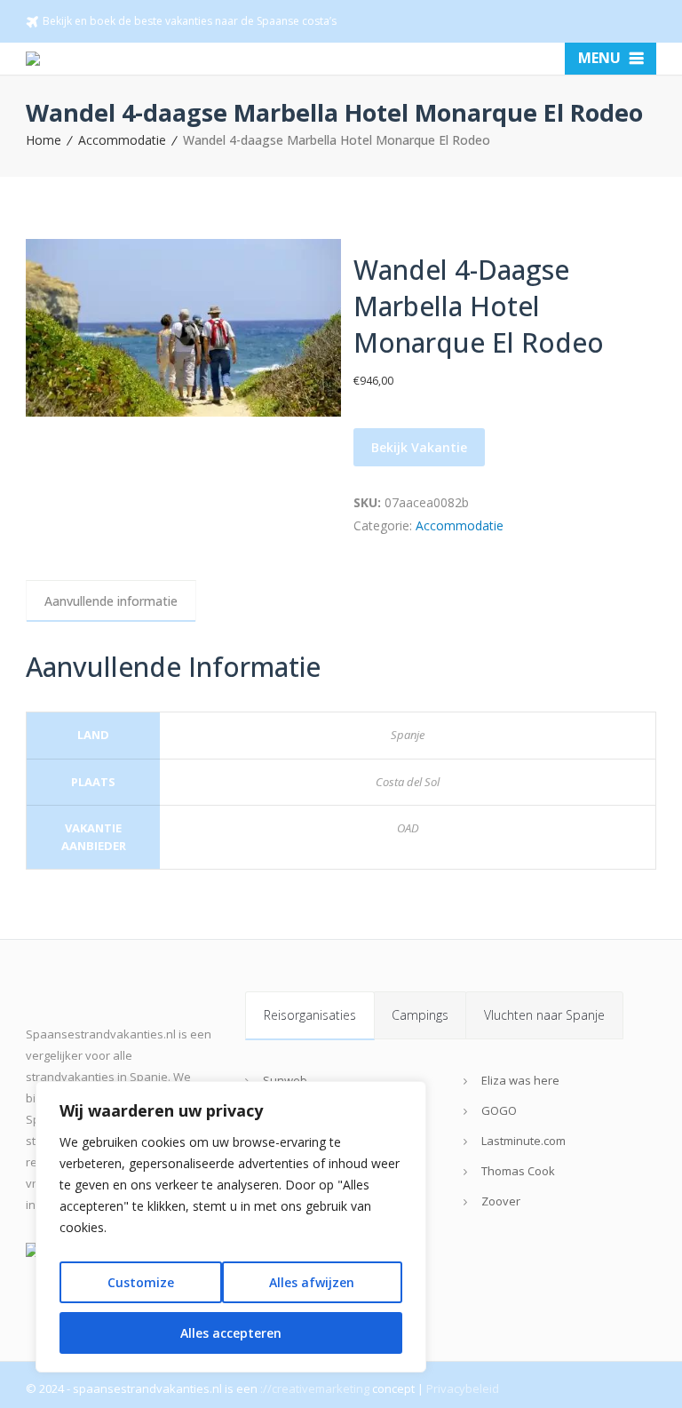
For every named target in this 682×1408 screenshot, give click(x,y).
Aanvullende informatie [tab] (111, 601)
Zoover (500, 1201)
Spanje (407, 735)
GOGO (499, 1110)
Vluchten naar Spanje (544, 1014)
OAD (408, 828)
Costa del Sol (408, 782)
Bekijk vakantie (419, 447)
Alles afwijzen (311, 1282)
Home (43, 139)
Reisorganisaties (310, 1014)
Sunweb (285, 1080)
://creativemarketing (314, 1388)
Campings (420, 1014)
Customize (140, 1282)
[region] (231, 1226)
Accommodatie (122, 139)
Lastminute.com (523, 1141)
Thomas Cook (518, 1171)
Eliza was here (520, 1080)
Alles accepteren (231, 1332)
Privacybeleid (462, 1388)
